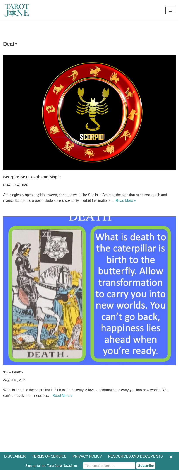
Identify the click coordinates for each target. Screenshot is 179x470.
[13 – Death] (89, 290)
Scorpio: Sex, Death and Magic (32, 177)
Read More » (126, 200)
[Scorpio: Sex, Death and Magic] (89, 112)
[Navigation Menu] (170, 10)
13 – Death (13, 372)
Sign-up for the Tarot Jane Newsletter (51, 465)
